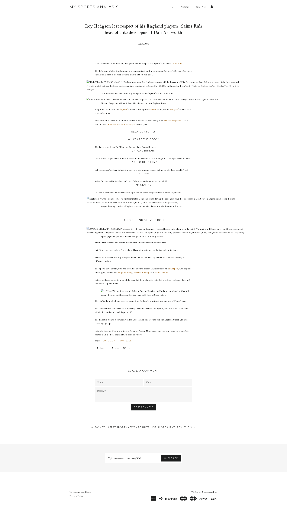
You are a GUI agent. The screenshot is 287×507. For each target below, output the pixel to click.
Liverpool (173, 268)
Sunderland (113, 124)
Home (172, 7)
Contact (201, 7)
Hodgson (174, 109)
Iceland (153, 109)
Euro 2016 (177, 63)
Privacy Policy (76, 496)
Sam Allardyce (128, 124)
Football (125, 340)
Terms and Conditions (80, 492)
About (185, 7)
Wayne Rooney (125, 272)
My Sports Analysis (94, 6)
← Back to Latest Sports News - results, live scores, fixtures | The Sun (143, 427)
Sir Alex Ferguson (172, 120)
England (123, 109)
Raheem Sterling (141, 272)
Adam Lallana (161, 272)
